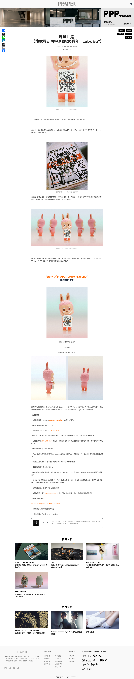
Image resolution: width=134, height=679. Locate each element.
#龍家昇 (129, 30)
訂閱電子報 (58, 664)
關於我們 (47, 656)
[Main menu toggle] (4, 4)
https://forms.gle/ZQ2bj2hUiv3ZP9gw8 (45, 504)
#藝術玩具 (122, 30)
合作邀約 (58, 656)
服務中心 (71, 661)
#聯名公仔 (120, 34)
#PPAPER (128, 34)
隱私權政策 (58, 661)
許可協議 (58, 658)
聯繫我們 (47, 658)
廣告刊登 (58, 667)
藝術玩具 (75, 46)
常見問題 (47, 661)
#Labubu (128, 37)
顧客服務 (71, 658)
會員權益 (71, 656)
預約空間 (47, 664)
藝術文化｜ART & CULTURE (64, 46)
